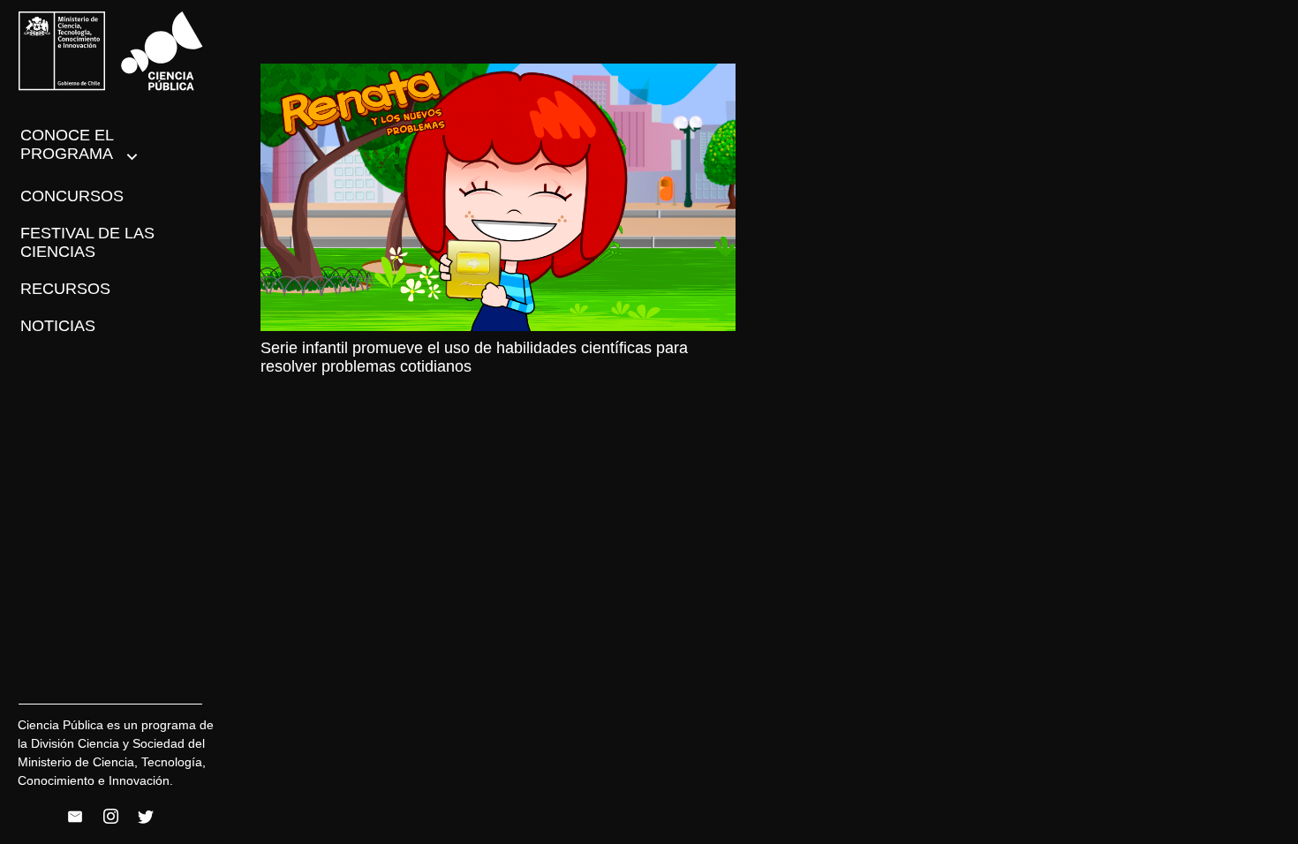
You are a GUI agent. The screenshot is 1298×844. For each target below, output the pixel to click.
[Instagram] (110, 817)
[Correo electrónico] (75, 817)
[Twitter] (146, 817)
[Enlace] (111, 51)
